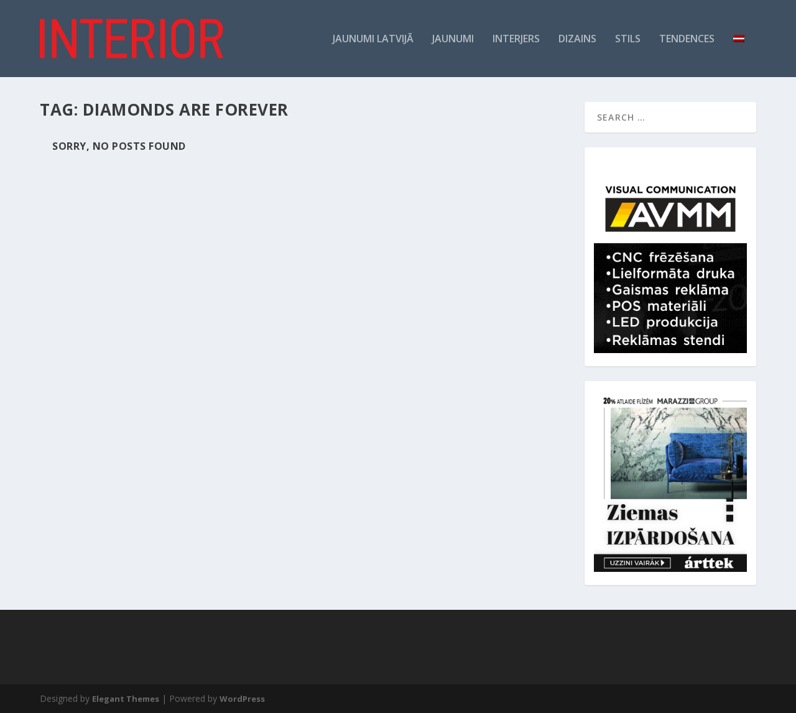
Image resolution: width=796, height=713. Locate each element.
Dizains (577, 39)
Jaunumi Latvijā (373, 39)
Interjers (516, 39)
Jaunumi (453, 39)
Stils (628, 39)
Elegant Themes (125, 698)
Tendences (687, 39)
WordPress (242, 698)
